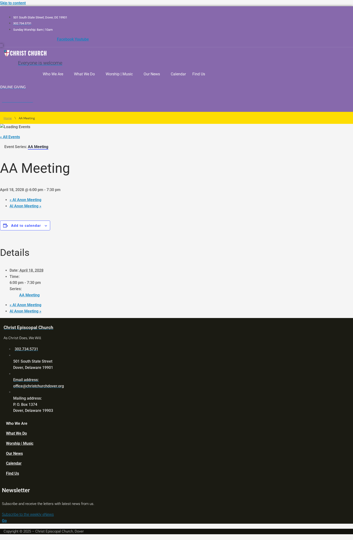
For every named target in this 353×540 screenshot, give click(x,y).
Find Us (198, 74)
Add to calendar (26, 225)
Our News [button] (152, 74)
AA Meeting (29, 295)
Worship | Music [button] (119, 74)
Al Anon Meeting (25, 200)
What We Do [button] (84, 74)
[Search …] (1, 45)
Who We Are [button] (53, 74)
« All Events (10, 137)
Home (8, 118)
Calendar (178, 74)
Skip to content (13, 3)
